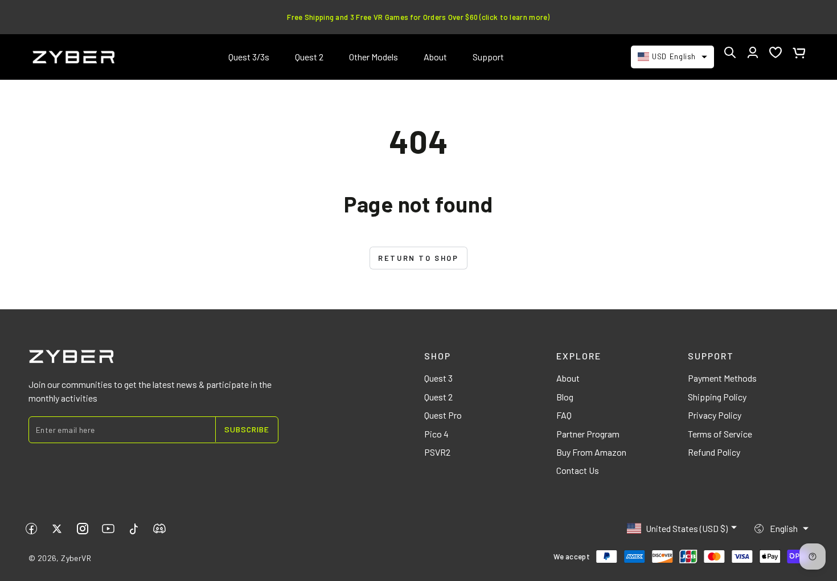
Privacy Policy (714, 415)
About (568, 378)
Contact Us (577, 470)
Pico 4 (436, 433)
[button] (730, 52)
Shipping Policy (717, 396)
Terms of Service (720, 433)
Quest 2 (438, 396)
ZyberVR (76, 558)
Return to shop (418, 258)
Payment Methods (722, 378)
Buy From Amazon (591, 452)
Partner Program (587, 433)
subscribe (246, 429)
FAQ (564, 415)
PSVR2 (437, 452)
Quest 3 (438, 378)
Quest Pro (443, 415)
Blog (564, 396)
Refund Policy (714, 452)
